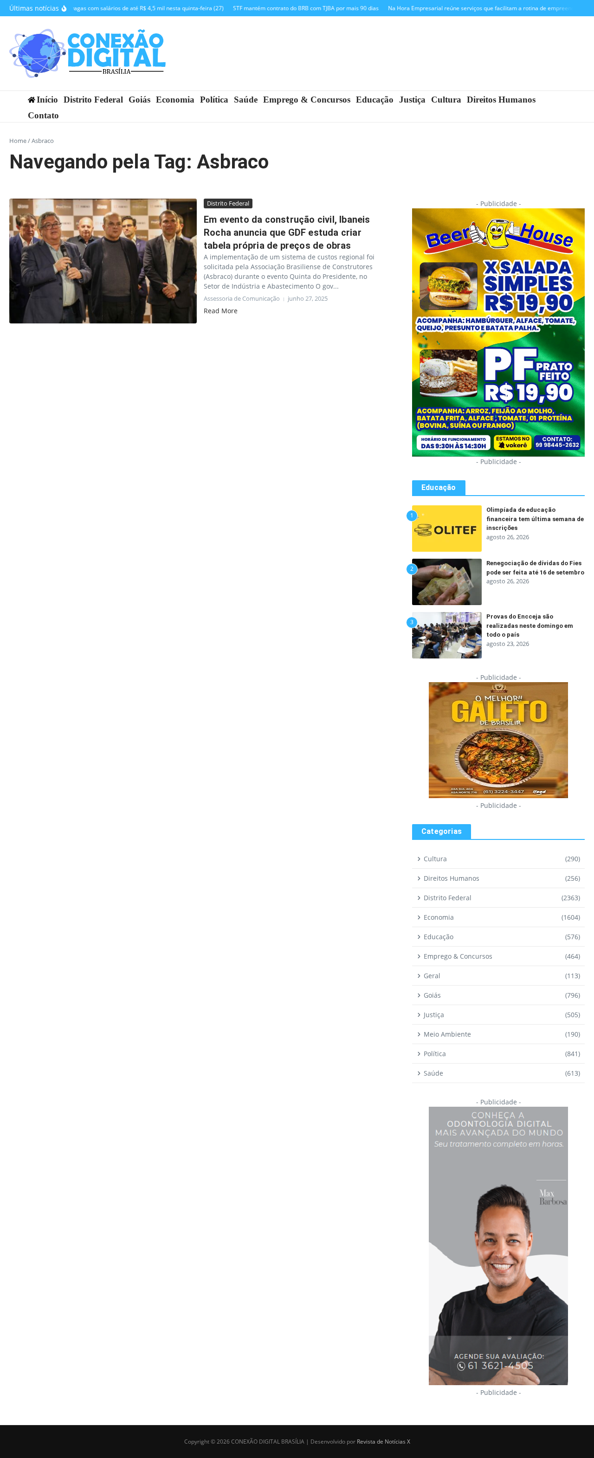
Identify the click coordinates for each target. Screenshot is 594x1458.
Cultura (446, 99)
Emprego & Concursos (306, 99)
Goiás (139, 99)
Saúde (246, 99)
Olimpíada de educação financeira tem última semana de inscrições (535, 518)
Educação (375, 99)
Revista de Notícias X (383, 1441)
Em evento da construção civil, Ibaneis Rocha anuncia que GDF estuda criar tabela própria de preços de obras (287, 232)
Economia (175, 99)
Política (214, 99)
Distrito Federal (93, 99)
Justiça (412, 99)
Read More (221, 310)
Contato (43, 115)
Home (17, 140)
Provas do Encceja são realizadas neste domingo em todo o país (529, 625)
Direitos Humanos (501, 99)
